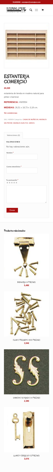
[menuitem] (29, 10)
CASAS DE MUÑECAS (30, 119)
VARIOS (31, 123)
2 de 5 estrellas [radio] (8, 182)
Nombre (10, 153)
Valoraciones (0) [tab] (13, 135)
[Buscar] (29, 10)
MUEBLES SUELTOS (20, 123)
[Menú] (36, 10)
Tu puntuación (12, 180)
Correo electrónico (14, 167)
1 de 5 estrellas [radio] (7, 182)
